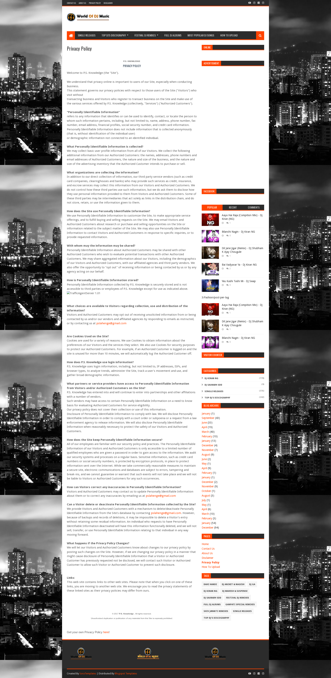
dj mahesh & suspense (234, 591)
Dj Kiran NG (211, 378)
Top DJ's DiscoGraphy (114, 35)
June (204, 422)
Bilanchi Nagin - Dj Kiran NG (238, 231)
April (204, 427)
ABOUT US (82, 3)
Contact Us (208, 548)
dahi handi (210, 584)
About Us (207, 553)
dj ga (252, 584)
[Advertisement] (194, 18)
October (206, 490)
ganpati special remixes (240, 604)
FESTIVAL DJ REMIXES (145, 35)
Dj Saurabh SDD (213, 385)
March (205, 431)
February (207, 436)
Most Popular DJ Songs (201, 35)
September (208, 417)
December (207, 445)
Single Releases (86, 35)
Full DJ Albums (172, 35)
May (204, 463)
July (204, 500)
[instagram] (254, 3)
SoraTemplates (87, 673)
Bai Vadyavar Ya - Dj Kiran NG (239, 264)
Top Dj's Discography (217, 397)
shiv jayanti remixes (216, 611)
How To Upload (229, 35)
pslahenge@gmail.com (111, 323)
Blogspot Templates (126, 673)
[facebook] (259, 3)
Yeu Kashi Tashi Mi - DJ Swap (239, 281)
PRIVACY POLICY (95, 3)
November (208, 449)
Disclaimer (207, 557)
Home (205, 544)
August (206, 454)
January (206, 413)
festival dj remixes (237, 598)
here (106, 632)
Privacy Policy (211, 562)
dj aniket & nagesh (233, 584)
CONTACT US (71, 3)
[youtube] (250, 3)
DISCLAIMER (108, 3)
